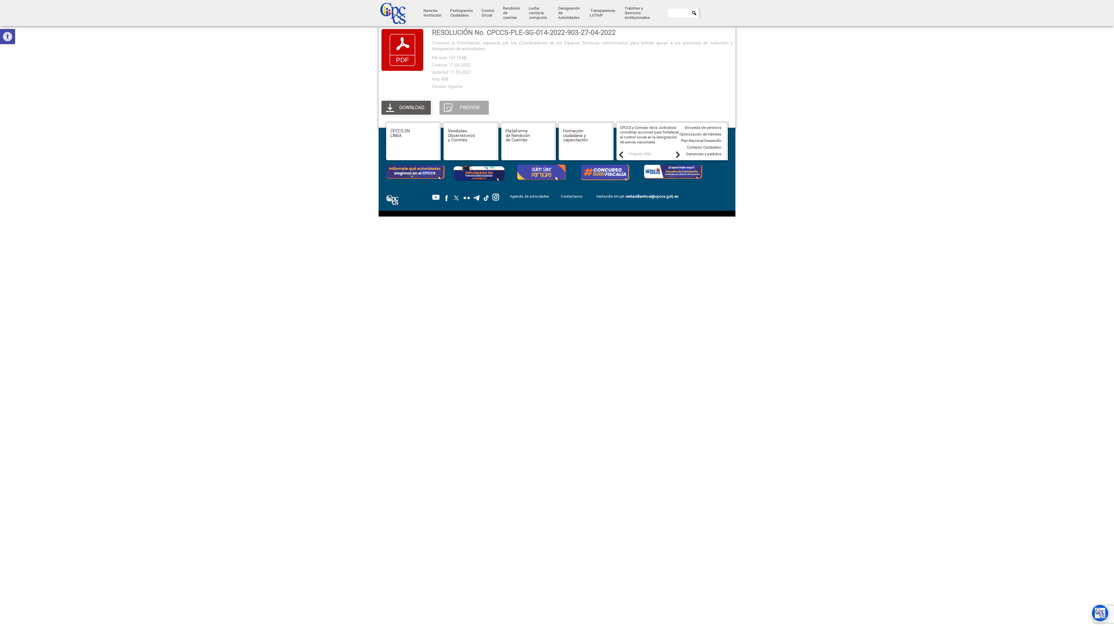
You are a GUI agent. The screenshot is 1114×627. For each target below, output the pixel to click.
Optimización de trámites (700, 134)
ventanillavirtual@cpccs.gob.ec (652, 196)
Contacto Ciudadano (704, 147)
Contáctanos (572, 196)
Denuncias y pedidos (703, 154)
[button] (7, 36)
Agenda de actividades (529, 196)
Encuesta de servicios (703, 127)
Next (677, 154)
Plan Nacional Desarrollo (701, 140)
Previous (620, 154)
